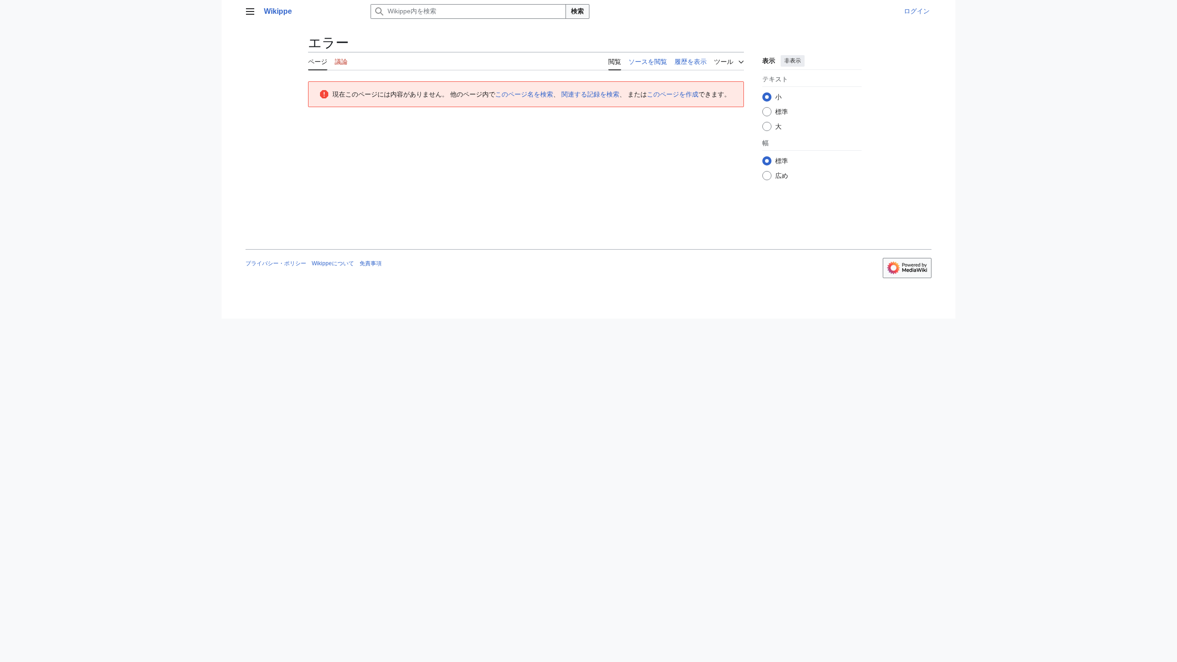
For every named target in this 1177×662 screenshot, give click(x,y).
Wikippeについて (333, 263)
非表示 (792, 60)
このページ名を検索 (524, 94)
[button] (250, 11)
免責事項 (371, 263)
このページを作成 (672, 94)
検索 (577, 11)
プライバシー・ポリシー (276, 263)
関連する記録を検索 (590, 94)
